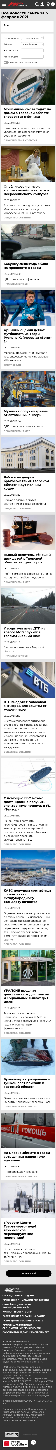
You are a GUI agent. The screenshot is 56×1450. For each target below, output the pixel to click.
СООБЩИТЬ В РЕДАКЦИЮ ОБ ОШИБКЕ (25, 1332)
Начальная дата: (12, 50)
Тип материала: (11, 38)
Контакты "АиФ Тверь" (17, 1311)
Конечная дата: (11, 57)
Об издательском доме (18, 1295)
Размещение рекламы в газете (22, 1320)
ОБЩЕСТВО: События (17, 218)
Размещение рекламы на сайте (23, 1316)
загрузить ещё (29, 1273)
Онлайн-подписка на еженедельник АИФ (17, 1306)
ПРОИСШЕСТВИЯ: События (20, 140)
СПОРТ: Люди (12, 365)
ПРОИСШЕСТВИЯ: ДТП (17, 284)
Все (6, 25)
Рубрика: (8, 44)
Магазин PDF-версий (35, 1300)
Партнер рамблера (29, 1435)
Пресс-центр (10, 1300)
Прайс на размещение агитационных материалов (21, 1326)
